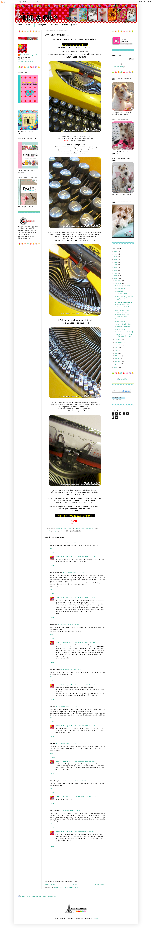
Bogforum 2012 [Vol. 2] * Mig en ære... (124, 311)
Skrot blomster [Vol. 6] (124, 332)
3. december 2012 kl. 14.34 (85, 597)
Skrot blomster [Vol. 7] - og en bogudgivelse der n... (124, 298)
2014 (116, 273)
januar (118, 364)
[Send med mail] (71, 531)
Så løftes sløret (121, 294)
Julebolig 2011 (69, 25)
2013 (116, 276)
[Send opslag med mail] (67, 531)
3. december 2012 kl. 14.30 (85, 557)
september (119, 342)
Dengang (55, 531)
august (118, 345)
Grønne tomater (120, 329)
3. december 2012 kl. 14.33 (85, 642)
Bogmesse (118, 319)
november (118, 283)
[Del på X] (75, 531)
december (118, 281)
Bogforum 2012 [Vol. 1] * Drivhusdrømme (124, 315)
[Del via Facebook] (77, 531)
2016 (116, 267)
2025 (116, 251)
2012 (116, 278)
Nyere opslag (50, 884)
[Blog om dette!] (73, 531)
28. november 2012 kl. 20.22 (73, 573)
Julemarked (119, 291)
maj (116, 353)
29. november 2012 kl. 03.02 (66, 707)
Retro (62, 531)
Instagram (41, 25)
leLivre (54, 25)
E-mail (29, 25)
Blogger (96, 918)
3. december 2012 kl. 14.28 (85, 726)
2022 (116, 257)
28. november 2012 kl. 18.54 (65, 543)
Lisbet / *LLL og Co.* (64, 557)
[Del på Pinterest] (80, 531)
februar (118, 361)
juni (117, 350)
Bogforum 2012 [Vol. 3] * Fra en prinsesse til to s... (124, 306)
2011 (116, 367)
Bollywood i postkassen (123, 302)
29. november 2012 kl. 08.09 (66, 744)
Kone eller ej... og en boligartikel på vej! (123, 335)
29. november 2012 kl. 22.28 (75, 781)
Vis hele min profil (25, 61)
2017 (116, 265)
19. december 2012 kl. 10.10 (85, 832)
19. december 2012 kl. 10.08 (85, 796)
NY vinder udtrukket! (123, 327)
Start (19, 25)
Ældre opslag (99, 884)
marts (117, 358)
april (117, 356)
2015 (116, 270)
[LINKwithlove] (122, 379)
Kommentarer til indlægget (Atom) (66, 887)
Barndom (48, 531)
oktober (118, 339)
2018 (116, 262)
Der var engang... (121, 288)
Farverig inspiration (123, 324)
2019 (116, 259)
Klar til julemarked (122, 286)
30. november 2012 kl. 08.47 (69, 811)
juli (117, 348)
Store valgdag (120, 321)
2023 (116, 254)
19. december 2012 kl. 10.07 (85, 761)
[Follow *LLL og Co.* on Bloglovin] (121, 392)
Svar (51, 548)
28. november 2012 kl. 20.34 (68, 625)
